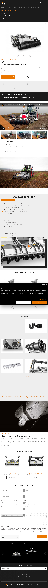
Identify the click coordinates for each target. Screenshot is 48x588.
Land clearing (14, 7)
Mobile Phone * (28, 512)
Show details (41, 299)
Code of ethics (39, 584)
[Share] (45, 23)
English (24, 574)
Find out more (4, 445)
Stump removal (8, 144)
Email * (3, 506)
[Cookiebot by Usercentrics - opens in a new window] (41, 284)
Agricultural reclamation (11, 151)
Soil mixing (7, 154)
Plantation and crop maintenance (13, 146)
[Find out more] (2, 18)
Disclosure (3, 533)
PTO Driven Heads (21, 7)
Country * (26, 494)
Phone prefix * (4, 512)
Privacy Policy (5, 526)
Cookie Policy (33, 584)
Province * (3, 500)
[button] (18, 56)
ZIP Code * (15, 500)
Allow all (39, 302)
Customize (23, 302)
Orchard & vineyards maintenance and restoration (18, 149)
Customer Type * (28, 506)
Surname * (26, 487)
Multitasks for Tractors (31, 7)
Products (8, 7)
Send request (42, 536)
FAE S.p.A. (3, 7)
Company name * (5, 494)
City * (25, 500)
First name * (4, 487)
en (42, 2)
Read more (4, 72)
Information (11, 528)
